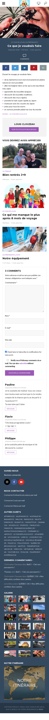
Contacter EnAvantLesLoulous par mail (20, 495)
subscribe (23, 363)
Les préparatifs (31, 42)
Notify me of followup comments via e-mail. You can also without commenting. (23, 363)
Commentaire (11, 283)
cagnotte (30, 522)
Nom (7, 316)
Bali (19, 519)
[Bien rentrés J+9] (24, 155)
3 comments (24, 59)
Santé (21, 546)
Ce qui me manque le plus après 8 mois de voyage (21, 216)
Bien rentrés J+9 (14, 174)
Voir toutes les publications (24, 129)
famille (34, 525)
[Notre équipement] (24, 239)
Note (18, 255)
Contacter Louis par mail (14, 500)
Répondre (11, 409)
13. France (6, 171)
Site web (8, 340)
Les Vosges (13, 537)
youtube (13, 552)
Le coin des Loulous (18, 114)
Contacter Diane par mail (14, 506)
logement (35, 537)
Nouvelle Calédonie (14, 540)
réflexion (10, 546)
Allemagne (22, 516)
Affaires (9, 516)
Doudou (14, 525)
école (24, 552)
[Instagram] (7, 482)
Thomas (7, 572)
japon (8, 534)
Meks (41, 709)
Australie (35, 516)
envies (5, 114)
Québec (35, 543)
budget (19, 522)
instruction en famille (15, 531)
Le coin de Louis (17, 42)
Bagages (9, 519)
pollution (23, 543)
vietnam (28, 549)
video (18, 549)
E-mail (8, 328)
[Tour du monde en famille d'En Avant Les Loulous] (24, 682)
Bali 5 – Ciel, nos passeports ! (28, 572)
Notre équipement (15, 258)
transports (33, 546)
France (8, 528)
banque (28, 519)
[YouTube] (21, 482)
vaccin (8, 549)
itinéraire (33, 531)
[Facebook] (14, 482)
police (12, 543)
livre (24, 537)
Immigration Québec (24, 528)
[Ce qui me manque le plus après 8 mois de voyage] (24, 195)
